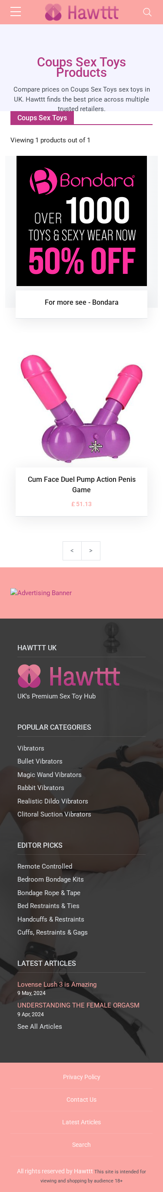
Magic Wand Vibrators (49, 775)
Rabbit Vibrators (40, 788)
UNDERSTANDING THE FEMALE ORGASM (78, 1005)
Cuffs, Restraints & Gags (52, 932)
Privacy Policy (81, 1076)
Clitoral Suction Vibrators (54, 814)
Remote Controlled (44, 866)
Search (81, 1144)
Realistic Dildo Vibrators (52, 801)
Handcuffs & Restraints (50, 919)
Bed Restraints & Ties (48, 906)
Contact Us (81, 1099)
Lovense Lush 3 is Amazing (56, 984)
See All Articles (39, 1027)
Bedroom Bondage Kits (50, 879)
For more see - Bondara (82, 302)
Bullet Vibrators (40, 761)
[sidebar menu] (15, 12)
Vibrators (30, 748)
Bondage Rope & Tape (48, 893)
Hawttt (83, 1171)
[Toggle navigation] (147, 12)
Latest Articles (81, 1122)
